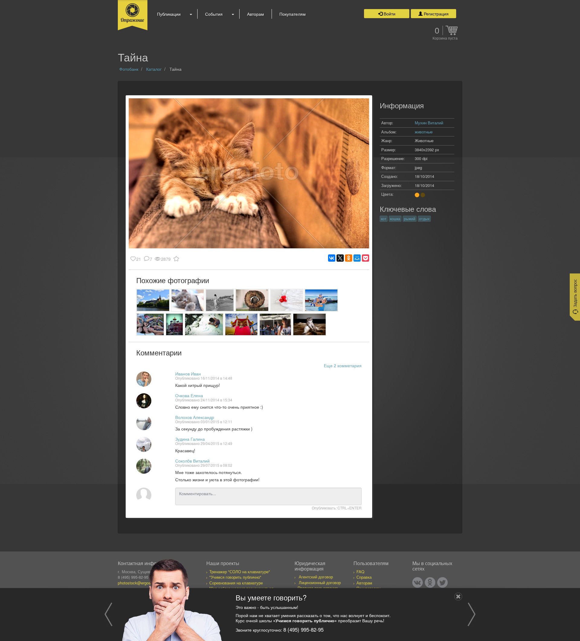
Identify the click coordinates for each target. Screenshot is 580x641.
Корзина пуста (445, 38)
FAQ (360, 571)
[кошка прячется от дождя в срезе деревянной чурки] (252, 300)
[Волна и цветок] (287, 300)
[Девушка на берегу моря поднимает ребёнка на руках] (321, 300)
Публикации (169, 14)
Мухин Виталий (429, 123)
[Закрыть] (458, 596)
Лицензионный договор (320, 582)
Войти (388, 14)
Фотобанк (128, 69)
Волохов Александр (194, 417)
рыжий (409, 218)
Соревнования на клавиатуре (236, 583)
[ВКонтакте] (331, 258)
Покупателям (292, 14)
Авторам (255, 14)
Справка (364, 577)
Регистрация (436, 14)
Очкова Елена (189, 395)
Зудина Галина (190, 439)
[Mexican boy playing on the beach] (204, 324)
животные (424, 132)
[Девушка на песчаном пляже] (219, 300)
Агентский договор (316, 577)
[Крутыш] (309, 324)
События (214, 14)
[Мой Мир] (357, 258)
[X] (340, 258)
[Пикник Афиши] (275, 324)
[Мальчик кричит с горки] (241, 324)
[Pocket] (365, 258)
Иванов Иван (188, 374)
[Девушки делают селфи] (150, 324)
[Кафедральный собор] (153, 300)
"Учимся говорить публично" (235, 577)
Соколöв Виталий (192, 461)
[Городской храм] (174, 324)
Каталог (154, 69)
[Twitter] (442, 582)
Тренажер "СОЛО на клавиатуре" (239, 571)
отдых (424, 218)
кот (383, 218)
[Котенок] (188, 300)
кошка (395, 218)
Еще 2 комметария (343, 365)
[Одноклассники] (348, 258)
